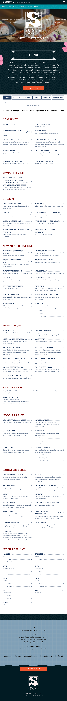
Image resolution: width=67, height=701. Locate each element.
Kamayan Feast (12, 111)
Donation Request (30, 656)
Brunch (46, 97)
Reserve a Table (33, 88)
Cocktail (27, 97)
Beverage (17, 97)
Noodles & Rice (27, 111)
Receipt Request (46, 656)
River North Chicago (22, 2)
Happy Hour (58, 97)
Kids (6, 102)
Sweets (37, 97)
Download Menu (34, 106)
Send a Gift (59, 656)
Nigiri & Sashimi (57, 111)
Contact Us (7, 656)
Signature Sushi (42, 111)
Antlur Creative (39, 696)
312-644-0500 (34, 7)
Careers (18, 656)
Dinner (7, 97)
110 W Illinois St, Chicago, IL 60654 (14, 7)
